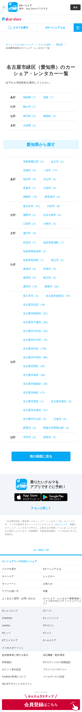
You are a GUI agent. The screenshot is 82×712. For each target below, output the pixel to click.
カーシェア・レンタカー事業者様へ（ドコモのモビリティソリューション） (62, 601)
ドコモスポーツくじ (12, 647)
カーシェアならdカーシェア (19, 44)
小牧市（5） (50, 223)
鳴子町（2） (30, 116)
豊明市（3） (30, 277)
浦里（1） (49, 97)
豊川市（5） (50, 277)
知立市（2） (58, 260)
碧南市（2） (50, 437)
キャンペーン (9, 583)
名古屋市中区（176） (35, 348)
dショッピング (10, 610)
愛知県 (59, 44)
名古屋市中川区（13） (36, 339)
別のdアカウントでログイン (17, 683)
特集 (45, 591)
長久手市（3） (31, 295)
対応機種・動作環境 (53, 655)
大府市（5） (50, 187)
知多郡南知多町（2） (35, 251)
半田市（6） (30, 437)
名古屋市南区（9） (62, 401)
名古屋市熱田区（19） (59, 295)
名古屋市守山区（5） (35, 418)
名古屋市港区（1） (34, 401)
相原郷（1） (30, 97)
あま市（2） (58, 161)
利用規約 (7, 662)
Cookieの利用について (14, 676)
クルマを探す (44, 44)
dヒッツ (6, 632)
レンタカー (49, 576)
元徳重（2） (30, 125)
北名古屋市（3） (53, 214)
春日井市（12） (32, 206)
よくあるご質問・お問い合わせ (18, 598)
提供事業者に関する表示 (15, 655)
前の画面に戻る (41, 456)
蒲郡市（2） (30, 214)
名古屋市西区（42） (35, 366)
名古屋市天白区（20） (36, 331)
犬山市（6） (50, 179)
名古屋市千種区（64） (36, 322)
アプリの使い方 (10, 591)
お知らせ (48, 583)
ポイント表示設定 (11, 669)
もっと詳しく (42, 508)
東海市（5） (30, 268)
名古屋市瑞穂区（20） (36, 383)
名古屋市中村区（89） (36, 357)
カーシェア (8, 576)
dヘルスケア (49, 640)
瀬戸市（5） (30, 233)
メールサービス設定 (53, 676)
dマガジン (48, 625)
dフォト (47, 632)
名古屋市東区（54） (35, 374)
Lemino (6, 625)
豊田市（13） (31, 286)
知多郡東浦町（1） (54, 242)
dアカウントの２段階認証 (57, 662)
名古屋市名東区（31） (36, 410)
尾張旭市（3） (53, 196)
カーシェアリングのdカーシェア (19, 561)
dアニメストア (10, 640)
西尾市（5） (30, 427)
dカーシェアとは (52, 569)
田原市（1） (30, 242)
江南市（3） (30, 223)
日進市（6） (61, 418)
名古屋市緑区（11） (35, 392)
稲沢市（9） (30, 179)
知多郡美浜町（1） (34, 260)
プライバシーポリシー (55, 669)
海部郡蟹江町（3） (34, 161)
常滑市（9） (50, 268)
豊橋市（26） (52, 286)
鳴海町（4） (50, 116)
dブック (47, 610)
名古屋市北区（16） (35, 304)
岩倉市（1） (30, 187)
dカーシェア (61, 524)
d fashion (7, 618)
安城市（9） (30, 170)
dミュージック (51, 618)
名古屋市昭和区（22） (36, 313)
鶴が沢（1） (30, 106)
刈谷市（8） (54, 206)
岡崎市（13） (31, 196)
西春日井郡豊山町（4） (56, 427)
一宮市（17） (51, 170)
